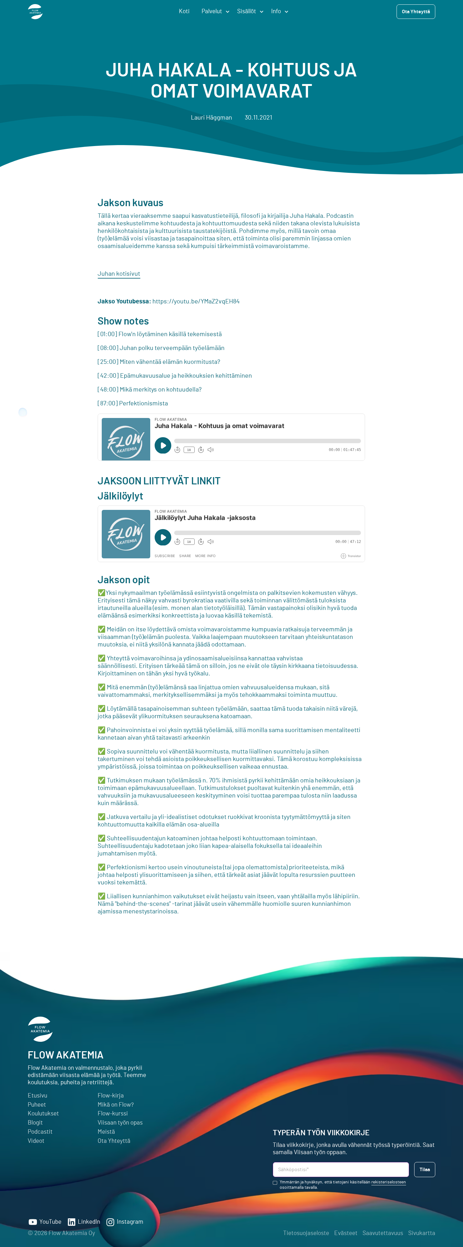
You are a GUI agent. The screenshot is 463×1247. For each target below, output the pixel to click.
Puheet (37, 1105)
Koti (184, 11)
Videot (36, 1141)
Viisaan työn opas (120, 1123)
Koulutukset (43, 1114)
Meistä (106, 1132)
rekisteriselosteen (388, 1182)
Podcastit (40, 1132)
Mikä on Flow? (116, 1105)
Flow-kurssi (113, 1114)
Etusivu (37, 1096)
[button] (213, 12)
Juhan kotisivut (119, 274)
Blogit (35, 1123)
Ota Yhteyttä (114, 1141)
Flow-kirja (111, 1096)
